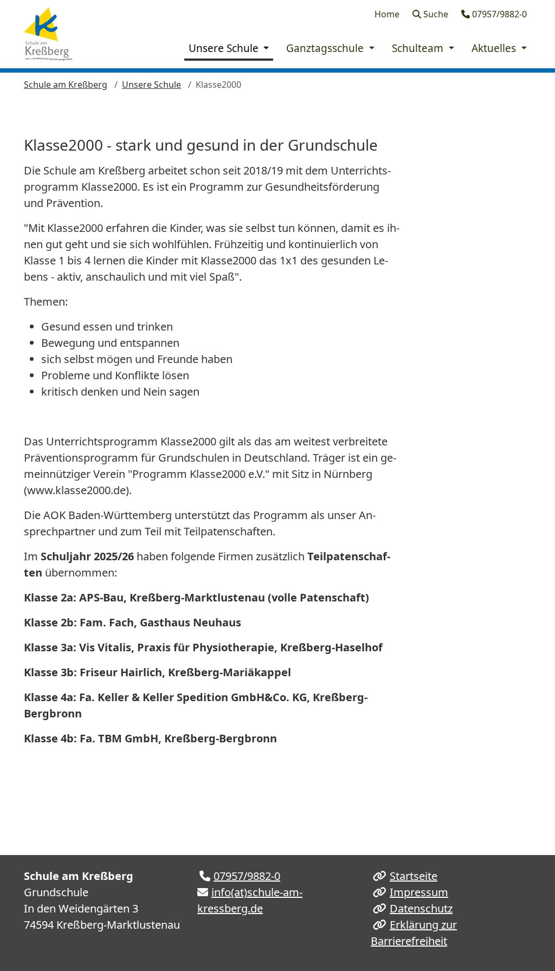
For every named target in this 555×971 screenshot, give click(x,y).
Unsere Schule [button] (225, 48)
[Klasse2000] (50, 34)
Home (387, 14)
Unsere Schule (151, 84)
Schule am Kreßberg (65, 84)
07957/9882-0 (498, 14)
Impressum (419, 892)
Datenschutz (421, 908)
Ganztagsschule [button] (326, 48)
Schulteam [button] (419, 48)
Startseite (413, 876)
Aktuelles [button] (495, 48)
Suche (434, 14)
